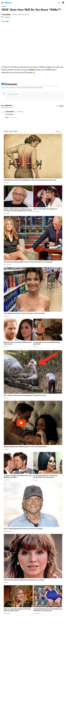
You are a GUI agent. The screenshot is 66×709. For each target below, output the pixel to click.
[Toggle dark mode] (59, 2)
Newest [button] (61, 106)
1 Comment (7, 17)
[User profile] (63, 2)
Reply (7, 117)
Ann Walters (6, 14)
